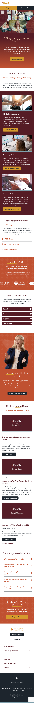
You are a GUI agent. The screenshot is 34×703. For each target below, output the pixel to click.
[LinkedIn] (17, 678)
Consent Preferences (17, 682)
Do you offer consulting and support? (14, 588)
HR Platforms (8, 239)
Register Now (9, 539)
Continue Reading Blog (10, 498)
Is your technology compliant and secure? (15, 580)
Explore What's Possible (12, 168)
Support (8, 8)
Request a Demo (25, 8)
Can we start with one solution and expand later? (16, 565)
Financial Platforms (10, 250)
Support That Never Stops (17, 393)
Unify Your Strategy (10, 129)
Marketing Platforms (11, 244)
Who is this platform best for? (14, 559)
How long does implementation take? (15, 573)
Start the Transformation (12, 209)
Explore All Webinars (7, 543)
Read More (9, 454)
